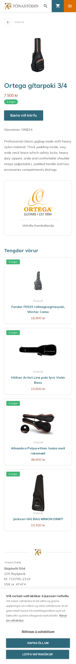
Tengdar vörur (21, 250)
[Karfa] (58, 6)
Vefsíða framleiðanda (38, 225)
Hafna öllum (38, 643)
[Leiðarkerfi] (70, 6)
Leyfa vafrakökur (37, 654)
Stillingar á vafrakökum (38, 631)
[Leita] (46, 6)
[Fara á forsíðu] (22, 6)
